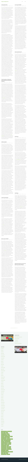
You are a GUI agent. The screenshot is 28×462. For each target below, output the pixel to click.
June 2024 (2, 359)
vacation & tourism (3, 454)
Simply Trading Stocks (4, 1)
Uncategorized (6, 82)
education (2, 436)
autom (4, 432)
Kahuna (22, 459)
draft (9, 435)
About (25, 1)
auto (2, 432)
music (7, 446)
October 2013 (2, 408)
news (10, 446)
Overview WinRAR (18, 4)
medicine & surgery (3, 445)
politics (7, 450)
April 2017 (2, 375)
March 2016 (2, 386)
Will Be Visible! (4, 141)
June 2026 (2, 348)
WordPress (25, 459)
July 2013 (2, 413)
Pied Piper (16, 193)
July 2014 (2, 394)
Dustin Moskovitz (18, 159)
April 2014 (2, 399)
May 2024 (2, 361)
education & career (7, 436)
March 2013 (2, 419)
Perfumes (16, 136)
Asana (3, 224)
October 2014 (2, 391)
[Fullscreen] (12, 340)
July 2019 (2, 372)
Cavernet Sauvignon (17, 338)
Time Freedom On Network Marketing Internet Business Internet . (6, 80)
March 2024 (2, 364)
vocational (8, 454)
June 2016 (2, 381)
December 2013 (3, 405)
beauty (7, 432)
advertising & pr (10, 431)
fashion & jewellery (3, 437)
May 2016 (2, 383)
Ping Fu (16, 70)
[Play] (15, 352)
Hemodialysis (16, 340)
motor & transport (3, 446)
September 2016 (3, 380)
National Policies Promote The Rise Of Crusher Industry (20, 264)
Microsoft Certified (4, 238)
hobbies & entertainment (7, 440)
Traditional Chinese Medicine (18, 343)
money (8, 445)
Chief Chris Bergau (4, 197)
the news (11, 451)
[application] (7, 337)
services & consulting (4, 451)
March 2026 (2, 353)
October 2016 (2, 378)
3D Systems (3, 97)
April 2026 (2, 351)
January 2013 (2, 421)
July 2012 (2, 424)
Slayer (5, 11)
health (2, 440)
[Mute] (11, 340)
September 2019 (3, 370)
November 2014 (3, 389)
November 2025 (3, 356)
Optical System (16, 341)
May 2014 (2, 397)
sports (8, 451)
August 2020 (2, 369)
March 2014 (2, 400)
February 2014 (2, 402)
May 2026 (2, 350)
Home (22, 1)
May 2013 (2, 416)
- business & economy (4, 431)
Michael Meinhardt (18, 51)
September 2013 (3, 410)
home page (2, 441)
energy (11, 436)
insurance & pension (7, 441)
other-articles (3, 450)
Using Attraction (4, 4)
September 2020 (3, 367)
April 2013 (2, 418)
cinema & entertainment (4, 435)
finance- (8, 437)
